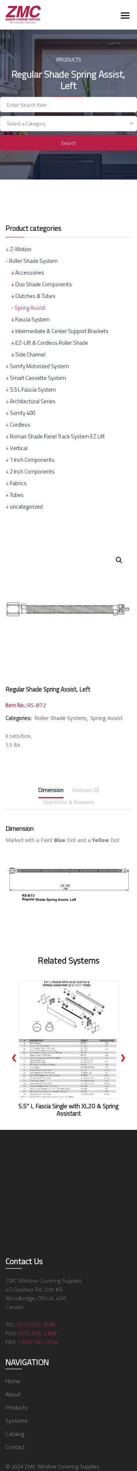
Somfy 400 (22, 413)
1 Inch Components (32, 460)
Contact (15, 1446)
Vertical (18, 448)
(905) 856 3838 (36, 1324)
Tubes (17, 495)
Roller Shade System (33, 261)
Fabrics (18, 483)
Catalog (14, 1433)
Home (12, 1381)
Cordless (20, 424)
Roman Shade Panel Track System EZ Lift (57, 436)
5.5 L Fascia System (33, 389)
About (12, 1394)
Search (68, 143)
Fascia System (32, 319)
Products (16, 1407)
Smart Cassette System (38, 378)
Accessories (29, 272)
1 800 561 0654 (38, 1342)
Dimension (51, 790)
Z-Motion (20, 249)
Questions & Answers (68, 802)
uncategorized (26, 506)
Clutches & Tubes (35, 296)
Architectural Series (33, 401)
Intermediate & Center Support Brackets (62, 331)
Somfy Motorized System (39, 366)
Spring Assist (30, 307)
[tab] (51, 791)
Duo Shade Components (43, 284)
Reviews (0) (85, 790)
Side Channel (30, 354)
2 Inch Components (32, 471)
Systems (16, 1420)
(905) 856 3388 (37, 1333)
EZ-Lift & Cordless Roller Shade (51, 343)
